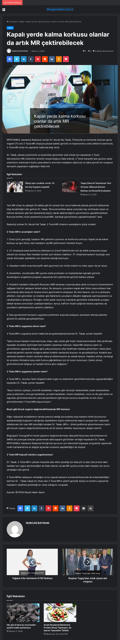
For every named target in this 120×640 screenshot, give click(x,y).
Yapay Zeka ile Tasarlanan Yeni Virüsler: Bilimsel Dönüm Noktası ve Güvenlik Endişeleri (95, 187)
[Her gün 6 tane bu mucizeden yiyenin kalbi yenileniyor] (23, 612)
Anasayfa (12, 21)
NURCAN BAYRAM (20, 51)
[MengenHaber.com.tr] (60, 9)
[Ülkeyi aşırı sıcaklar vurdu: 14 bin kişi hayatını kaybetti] (15, 186)
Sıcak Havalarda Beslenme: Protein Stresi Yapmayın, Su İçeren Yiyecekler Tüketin (57, 628)
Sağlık (21, 21)
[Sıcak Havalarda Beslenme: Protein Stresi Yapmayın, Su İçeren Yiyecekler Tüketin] (60, 612)
